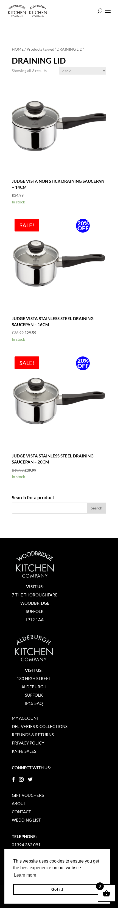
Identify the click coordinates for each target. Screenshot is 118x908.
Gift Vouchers (28, 795)
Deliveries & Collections (40, 726)
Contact (21, 811)
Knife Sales (24, 751)
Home (18, 49)
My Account (25, 718)
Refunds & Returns (33, 734)
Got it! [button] (57, 889)
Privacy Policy (28, 742)
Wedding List (26, 819)
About (19, 803)
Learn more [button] (25, 875)
